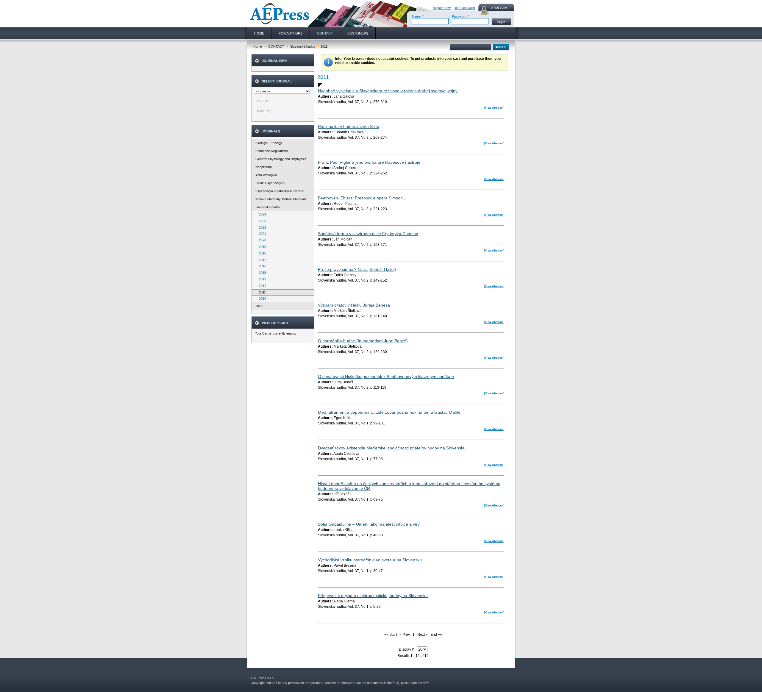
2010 (261, 298)
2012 (261, 286)
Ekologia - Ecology (268, 143)
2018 (261, 253)
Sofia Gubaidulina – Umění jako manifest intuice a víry (369, 524)
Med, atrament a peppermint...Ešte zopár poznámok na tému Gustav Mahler (390, 412)
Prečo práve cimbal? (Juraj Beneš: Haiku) (357, 269)
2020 (261, 240)
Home (257, 46)
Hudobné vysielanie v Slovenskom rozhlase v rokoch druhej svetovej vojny (387, 90)
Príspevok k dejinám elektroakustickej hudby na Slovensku (373, 595)
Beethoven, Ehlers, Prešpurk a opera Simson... (362, 198)
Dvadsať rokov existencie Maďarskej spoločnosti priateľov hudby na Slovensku (392, 448)
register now (442, 8)
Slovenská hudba (302, 46)
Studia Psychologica (270, 183)
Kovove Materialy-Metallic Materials (280, 199)
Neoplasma (263, 167)
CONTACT (276, 46)
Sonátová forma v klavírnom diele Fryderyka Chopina (368, 233)
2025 (259, 306)
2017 (261, 260)
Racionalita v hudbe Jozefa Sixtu (348, 126)
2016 (261, 266)
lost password (465, 8)
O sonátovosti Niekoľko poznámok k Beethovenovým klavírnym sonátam (386, 376)
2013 (261, 279)
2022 (261, 227)
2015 (261, 272)
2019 (261, 247)
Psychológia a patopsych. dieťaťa (279, 191)
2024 (261, 214)
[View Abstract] (494, 107)
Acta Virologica (266, 175)
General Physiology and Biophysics (281, 159)
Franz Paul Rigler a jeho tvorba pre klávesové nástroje (369, 162)
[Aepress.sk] (278, 13)
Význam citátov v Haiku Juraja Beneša (354, 305)
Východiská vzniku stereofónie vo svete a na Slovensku (370, 559)
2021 (261, 233)
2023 (261, 221)
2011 (261, 292)
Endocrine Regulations (271, 151)
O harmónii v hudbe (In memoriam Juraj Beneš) (363, 340)
